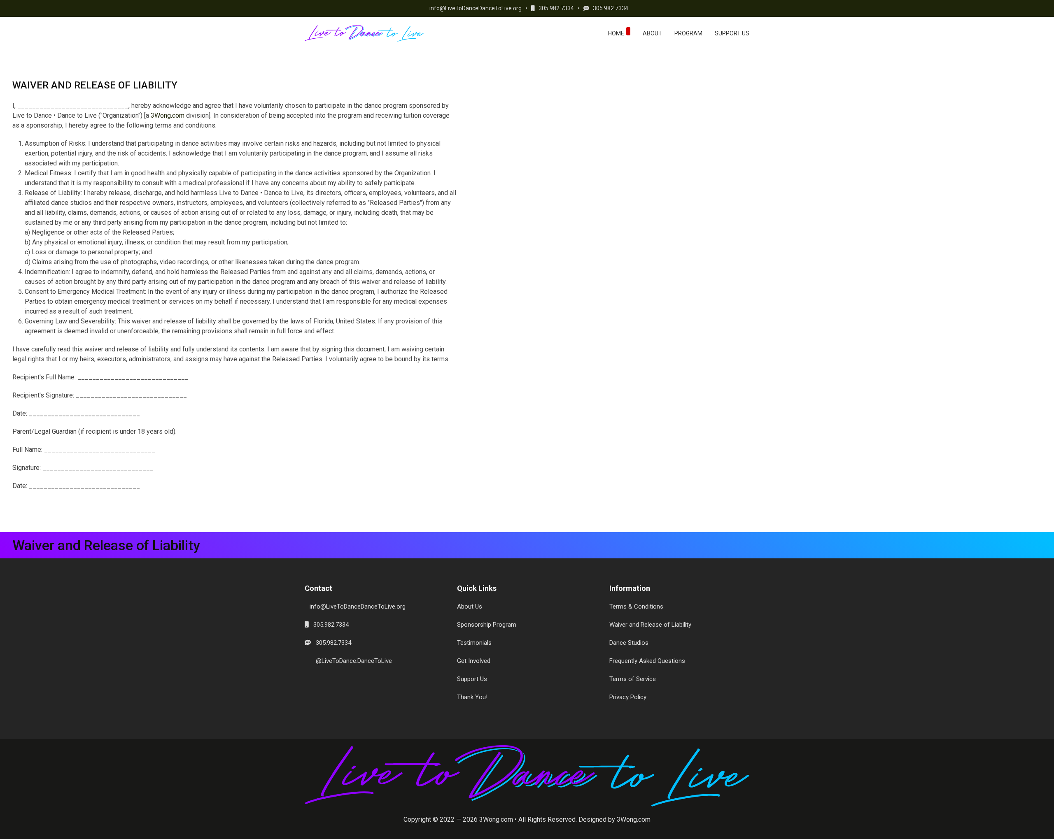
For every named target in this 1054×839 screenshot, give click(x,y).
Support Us (732, 33)
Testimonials (474, 642)
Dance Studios (628, 642)
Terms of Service (632, 679)
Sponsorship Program (486, 624)
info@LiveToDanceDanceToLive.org (474, 8)
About (652, 33)
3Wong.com (167, 115)
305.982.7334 (554, 8)
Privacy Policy (627, 697)
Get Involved (473, 661)
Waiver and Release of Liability (650, 624)
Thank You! (472, 697)
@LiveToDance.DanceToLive (351, 661)
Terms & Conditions (636, 606)
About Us (469, 606)
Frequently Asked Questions (647, 661)
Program (688, 33)
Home (616, 33)
